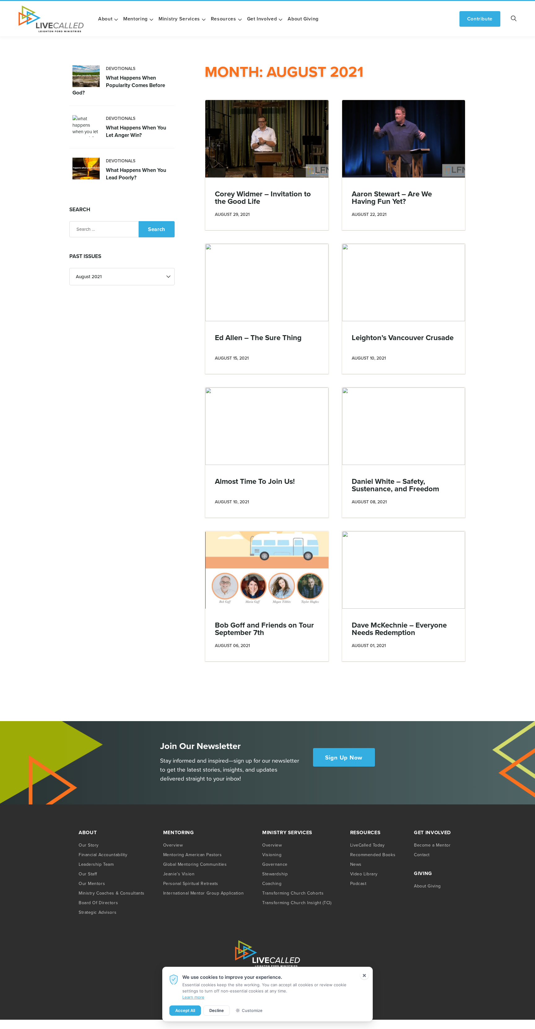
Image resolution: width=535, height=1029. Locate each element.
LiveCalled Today (367, 845)
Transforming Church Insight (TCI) (296, 903)
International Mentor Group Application (203, 893)
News (356, 864)
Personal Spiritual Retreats (190, 883)
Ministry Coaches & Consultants (112, 893)
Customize (252, 1010)
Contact (422, 855)
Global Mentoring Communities (195, 864)
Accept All (185, 1010)
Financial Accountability (103, 855)
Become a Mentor (432, 845)
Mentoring (135, 18)
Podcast (358, 883)
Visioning (271, 855)
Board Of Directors (98, 903)
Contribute (480, 18)
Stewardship (275, 874)
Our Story (89, 845)
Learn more (193, 997)
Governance (275, 864)
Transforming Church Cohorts (293, 893)
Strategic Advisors (97, 912)
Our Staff (88, 874)
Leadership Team (96, 864)
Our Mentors (92, 883)
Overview (173, 845)
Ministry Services (179, 18)
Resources (223, 18)
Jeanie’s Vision (178, 874)
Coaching (271, 883)
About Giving (303, 18)
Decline (216, 1010)
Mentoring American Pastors (192, 855)
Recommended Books (373, 855)
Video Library (364, 874)
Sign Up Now (344, 757)
